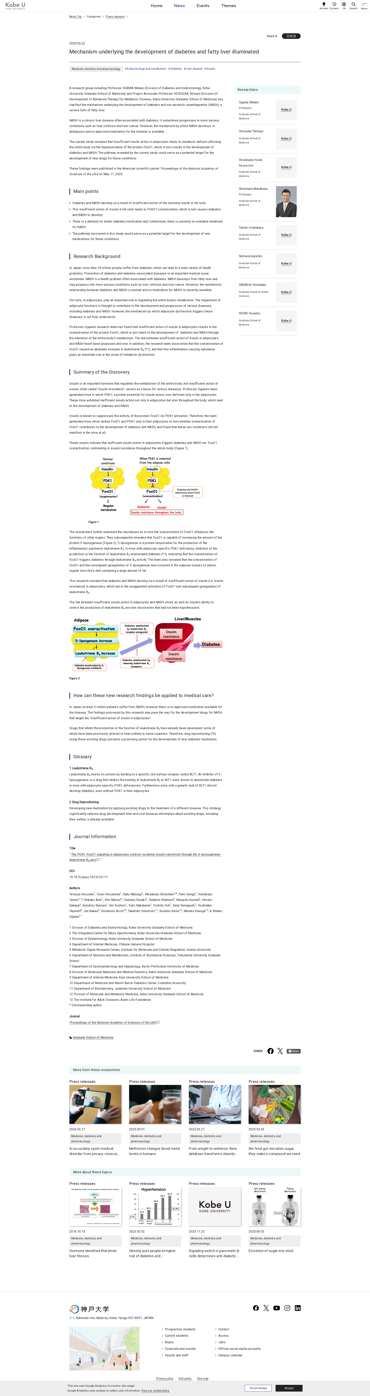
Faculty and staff (176, 1355)
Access (223, 1335)
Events (203, 5)
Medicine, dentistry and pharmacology (96, 68)
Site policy (185, 1378)
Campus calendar (230, 1355)
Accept (289, 1388)
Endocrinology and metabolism (146, 68)
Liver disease (194, 68)
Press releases (115, 16)
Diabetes (176, 68)
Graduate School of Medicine (93, 1037)
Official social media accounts (239, 1349)
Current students (176, 1335)
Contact (223, 1329)
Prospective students (180, 1329)
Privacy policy (164, 1378)
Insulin (211, 68)
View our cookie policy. (155, 1390)
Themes (228, 5)
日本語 (291, 36)
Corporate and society (180, 1349)
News (179, 5)
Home (156, 5)
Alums (169, 1342)
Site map (203, 1378)
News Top (75, 16)
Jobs (221, 1342)
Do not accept (258, 1388)
